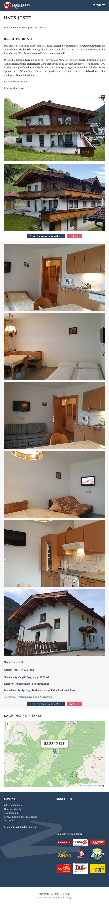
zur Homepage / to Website (48, 236)
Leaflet (84, 785)
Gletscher (9, 697)
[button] (99, 5)
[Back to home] (17, 5)
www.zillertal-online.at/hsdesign (54, 898)
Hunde (35, 697)
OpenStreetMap (97, 785)
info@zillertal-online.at (24, 827)
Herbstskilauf (22, 697)
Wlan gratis (46, 697)
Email (76, 236)
